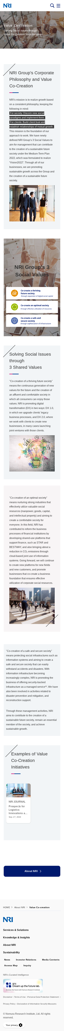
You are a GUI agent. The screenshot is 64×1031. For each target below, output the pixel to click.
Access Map (11, 965)
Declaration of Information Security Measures (37, 1004)
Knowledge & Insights (16, 937)
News (7, 959)
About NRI (31, 871)
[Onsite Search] (52, 5)
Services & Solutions (16, 930)
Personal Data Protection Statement (43, 997)
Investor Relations (26, 959)
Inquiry (27, 965)
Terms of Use (20, 997)
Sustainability (11, 952)
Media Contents (50, 959)
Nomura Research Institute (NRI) (7, 6)
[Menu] (58, 5)
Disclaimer (7, 997)
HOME (6, 907)
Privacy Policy (9, 1004)
